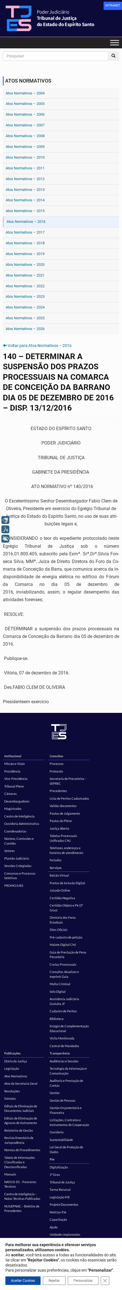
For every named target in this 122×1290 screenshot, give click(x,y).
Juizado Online (60, 890)
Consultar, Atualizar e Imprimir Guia (64, 974)
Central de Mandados (64, 1046)
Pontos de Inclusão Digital (67, 883)
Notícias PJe (58, 1212)
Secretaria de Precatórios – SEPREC (68, 781)
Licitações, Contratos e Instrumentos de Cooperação (69, 1122)
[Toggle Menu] (114, 42)
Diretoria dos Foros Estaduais (63, 920)
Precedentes (58, 791)
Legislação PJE (60, 1197)
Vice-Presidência (16, 778)
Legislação (11, 1068)
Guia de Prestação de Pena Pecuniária (68, 954)
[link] (113, 6)
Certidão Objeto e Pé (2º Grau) (66, 907)
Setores (9, 851)
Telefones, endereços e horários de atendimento (66, 850)
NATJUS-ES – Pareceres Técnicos (20, 1184)
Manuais (10, 1174)
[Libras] (5, 520)
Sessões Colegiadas (17, 866)
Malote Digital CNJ (63, 944)
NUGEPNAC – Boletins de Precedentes (21, 1208)
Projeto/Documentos (64, 1204)
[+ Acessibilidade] (5, 539)
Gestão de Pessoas (62, 1100)
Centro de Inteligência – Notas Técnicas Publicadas (22, 1196)
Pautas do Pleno (61, 821)
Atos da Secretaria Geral (20, 1083)
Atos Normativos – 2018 (25, 243)
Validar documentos (63, 806)
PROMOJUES (13, 885)
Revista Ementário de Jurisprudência (18, 1140)
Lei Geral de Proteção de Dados (66, 1149)
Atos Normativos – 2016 (26, 221)
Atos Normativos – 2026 (25, 329)
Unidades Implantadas (65, 1234)
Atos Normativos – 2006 (25, 114)
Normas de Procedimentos (22, 1150)
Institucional (12, 756)
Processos (57, 763)
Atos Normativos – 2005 (25, 104)
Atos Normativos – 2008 (25, 136)
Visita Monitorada (62, 1038)
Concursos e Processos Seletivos (19, 875)
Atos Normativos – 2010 (25, 157)
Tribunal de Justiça (62, 1182)
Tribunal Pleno (14, 786)
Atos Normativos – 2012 (25, 179)
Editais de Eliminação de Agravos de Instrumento (20, 1120)
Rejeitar (54, 1281)
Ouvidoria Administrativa (21, 823)
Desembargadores (17, 801)
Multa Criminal (60, 984)
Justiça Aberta (59, 828)
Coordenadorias (15, 831)
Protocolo (56, 771)
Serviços (56, 868)
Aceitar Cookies (23, 1281)
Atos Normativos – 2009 (25, 146)
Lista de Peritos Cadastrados (69, 798)
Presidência (12, 771)
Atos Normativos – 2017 (25, 232)
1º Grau (55, 1174)
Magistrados (13, 808)
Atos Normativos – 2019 (25, 254)
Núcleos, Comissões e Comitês (19, 841)
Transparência (60, 1053)
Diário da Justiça (15, 1061)
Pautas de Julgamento (65, 813)
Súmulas (10, 1098)
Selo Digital (58, 991)
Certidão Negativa (62, 898)
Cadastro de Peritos (63, 1011)
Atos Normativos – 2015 (25, 211)
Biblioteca (57, 1019)
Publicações (12, 1053)
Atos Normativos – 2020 (25, 264)
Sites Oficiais (59, 929)
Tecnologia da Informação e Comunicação (68, 1071)
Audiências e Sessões (64, 1061)
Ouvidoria (57, 1132)
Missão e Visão (14, 763)
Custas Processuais (63, 964)
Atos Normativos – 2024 (25, 307)
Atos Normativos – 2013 (25, 189)
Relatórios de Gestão (18, 1130)
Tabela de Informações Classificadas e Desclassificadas (19, 1162)
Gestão (55, 1093)
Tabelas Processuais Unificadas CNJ (63, 838)
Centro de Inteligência (19, 816)
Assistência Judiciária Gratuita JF (64, 1001)
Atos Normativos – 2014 (25, 200)
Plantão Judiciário (16, 858)
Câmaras (10, 793)
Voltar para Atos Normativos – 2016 (39, 345)
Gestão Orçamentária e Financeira (66, 1110)
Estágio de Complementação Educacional (69, 1028)
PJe (52, 1159)
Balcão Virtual (59, 875)
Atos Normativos (15, 1076)
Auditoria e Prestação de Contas (66, 1083)
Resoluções (12, 1091)
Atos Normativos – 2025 (25, 318)
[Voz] (5, 529)
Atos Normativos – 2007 (25, 125)
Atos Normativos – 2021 (25, 275)
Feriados (56, 860)
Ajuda (54, 1227)
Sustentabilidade (61, 1140)
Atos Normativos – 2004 (25, 93)
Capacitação (58, 1219)
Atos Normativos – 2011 (25, 168)
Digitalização (59, 1167)
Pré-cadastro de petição (66, 937)
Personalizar (83, 1281)
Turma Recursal (60, 1189)
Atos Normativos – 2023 (25, 296)
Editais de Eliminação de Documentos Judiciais (20, 1108)
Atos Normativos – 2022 (25, 286)
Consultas (56, 756)
